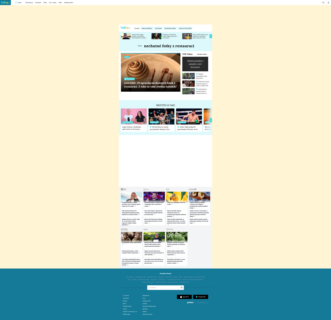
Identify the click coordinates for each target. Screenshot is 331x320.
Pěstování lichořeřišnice (196, 279)
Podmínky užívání (127, 306)
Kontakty (145, 303)
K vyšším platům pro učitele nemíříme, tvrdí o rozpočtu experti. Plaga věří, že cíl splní (131, 204)
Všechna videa (202, 54)
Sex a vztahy (52, 2)
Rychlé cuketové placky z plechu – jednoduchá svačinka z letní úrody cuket (199, 221)
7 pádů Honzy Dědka (143, 279)
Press (144, 298)
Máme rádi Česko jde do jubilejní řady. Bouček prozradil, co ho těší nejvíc (153, 221)
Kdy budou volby (188, 277)
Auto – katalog (132, 279)
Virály (45, 2)
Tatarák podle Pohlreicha (174, 279)
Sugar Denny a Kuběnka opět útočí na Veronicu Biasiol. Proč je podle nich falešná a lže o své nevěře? (132, 128)
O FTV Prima (126, 295)
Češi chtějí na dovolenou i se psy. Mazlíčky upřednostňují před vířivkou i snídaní (176, 261)
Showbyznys (29, 2)
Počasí (180, 277)
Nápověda (145, 309)
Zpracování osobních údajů (149, 306)
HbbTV (124, 303)
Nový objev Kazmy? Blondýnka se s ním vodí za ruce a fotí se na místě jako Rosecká (154, 261)
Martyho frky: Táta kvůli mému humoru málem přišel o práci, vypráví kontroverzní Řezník (152, 244)
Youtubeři (38, 2)
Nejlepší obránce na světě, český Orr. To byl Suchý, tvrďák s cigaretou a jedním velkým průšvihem (131, 222)
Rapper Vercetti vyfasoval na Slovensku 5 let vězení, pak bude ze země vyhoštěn (154, 252)
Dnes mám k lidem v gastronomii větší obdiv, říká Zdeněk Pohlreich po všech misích (153, 212)
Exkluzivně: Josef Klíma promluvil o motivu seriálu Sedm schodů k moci (202, 84)
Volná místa (126, 298)
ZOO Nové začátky (199, 277)
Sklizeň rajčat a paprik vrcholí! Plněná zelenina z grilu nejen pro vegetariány (176, 252)
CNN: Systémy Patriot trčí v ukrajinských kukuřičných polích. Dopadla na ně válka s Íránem (131, 212)
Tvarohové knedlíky (160, 282)
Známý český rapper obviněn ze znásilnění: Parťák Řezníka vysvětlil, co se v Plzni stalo (139, 37)
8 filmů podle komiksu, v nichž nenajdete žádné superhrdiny (130, 252)
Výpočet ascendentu (148, 282)
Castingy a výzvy (147, 301)
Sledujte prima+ (69, 2)
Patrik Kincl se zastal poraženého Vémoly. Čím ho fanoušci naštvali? (161, 128)
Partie (175, 277)
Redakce (145, 311)
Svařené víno (162, 279)
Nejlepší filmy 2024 (140, 277)
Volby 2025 (154, 279)
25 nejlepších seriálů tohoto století (131, 242)
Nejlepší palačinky (173, 282)
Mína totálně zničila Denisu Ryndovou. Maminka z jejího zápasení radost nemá (201, 37)
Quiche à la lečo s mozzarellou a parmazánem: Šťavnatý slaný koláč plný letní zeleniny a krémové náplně (199, 213)
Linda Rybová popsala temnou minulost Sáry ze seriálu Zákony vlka (202, 92)
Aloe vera (185, 279)
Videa (60, 2)
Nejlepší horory (151, 277)
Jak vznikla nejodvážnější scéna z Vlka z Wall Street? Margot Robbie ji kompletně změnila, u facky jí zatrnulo (131, 262)
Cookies (125, 309)
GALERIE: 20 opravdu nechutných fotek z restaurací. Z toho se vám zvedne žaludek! (150, 84)
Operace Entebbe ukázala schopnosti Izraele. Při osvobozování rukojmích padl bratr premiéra (176, 213)
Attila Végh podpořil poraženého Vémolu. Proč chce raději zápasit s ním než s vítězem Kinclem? (187, 128)
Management (146, 295)
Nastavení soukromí (147, 314)
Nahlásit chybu (126, 314)
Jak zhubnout (130, 277)
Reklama (125, 301)
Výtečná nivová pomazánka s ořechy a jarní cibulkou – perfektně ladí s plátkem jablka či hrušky (199, 205)
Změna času (169, 277)
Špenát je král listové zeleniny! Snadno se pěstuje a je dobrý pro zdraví (176, 244)
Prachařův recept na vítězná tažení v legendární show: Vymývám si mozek (154, 204)
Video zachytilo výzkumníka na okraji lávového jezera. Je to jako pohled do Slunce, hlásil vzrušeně (176, 221)
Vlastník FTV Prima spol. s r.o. (130, 311)
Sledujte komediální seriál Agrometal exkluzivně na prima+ (201, 78)
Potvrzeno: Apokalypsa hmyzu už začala (176, 203)
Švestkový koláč (184, 282)
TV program (160, 277)
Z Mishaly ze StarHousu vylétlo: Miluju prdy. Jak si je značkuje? (169, 36)
